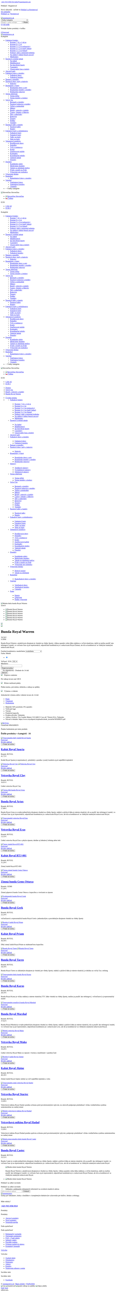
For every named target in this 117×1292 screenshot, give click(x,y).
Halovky (18, 451)
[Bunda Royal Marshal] (2, 626)
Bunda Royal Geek (12, 907)
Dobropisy (9, 1262)
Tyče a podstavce (21, 538)
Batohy (17, 515)
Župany (17, 503)
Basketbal (13, 575)
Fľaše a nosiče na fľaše (23, 562)
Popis (7, 699)
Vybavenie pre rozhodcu (23, 564)
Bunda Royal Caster (13, 1150)
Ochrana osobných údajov (14, 1244)
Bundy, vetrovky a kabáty (24, 495)
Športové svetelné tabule (19, 420)
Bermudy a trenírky (22, 486)
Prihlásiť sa (25, 10)
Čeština (10, 198)
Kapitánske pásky (21, 556)
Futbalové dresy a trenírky (19, 437)
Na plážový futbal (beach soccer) (26, 416)
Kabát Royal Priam (12, 933)
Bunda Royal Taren (12, 959)
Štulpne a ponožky (17, 445)
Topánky (18, 507)
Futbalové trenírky (21, 443)
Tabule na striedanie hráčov (24, 560)
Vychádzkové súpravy (23, 470)
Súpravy (13, 464)
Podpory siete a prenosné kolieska (27, 414)
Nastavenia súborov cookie (15, 1268)
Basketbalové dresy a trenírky (25, 579)
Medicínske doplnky (22, 558)
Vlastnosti (9, 701)
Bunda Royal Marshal (14, 1013)
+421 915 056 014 (7, 2)
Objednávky (9, 1260)
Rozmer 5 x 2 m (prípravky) (25, 408)
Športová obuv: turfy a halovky (21, 447)
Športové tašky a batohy (18, 509)
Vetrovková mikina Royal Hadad (20, 1122)
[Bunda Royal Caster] (2, 624)
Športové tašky (20, 513)
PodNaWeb (30, 1284)
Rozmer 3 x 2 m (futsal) (23, 412)
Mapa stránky (20, 1284)
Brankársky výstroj (17, 453)
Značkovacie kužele (22, 542)
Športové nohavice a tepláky (25, 488)
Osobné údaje (10, 1258)
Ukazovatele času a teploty (24, 433)
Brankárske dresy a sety (23, 457)
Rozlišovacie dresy (21, 534)
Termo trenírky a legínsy (23, 480)
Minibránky (19, 418)
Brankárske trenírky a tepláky (25, 460)
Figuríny (18, 550)
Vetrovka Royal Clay (13, 775)
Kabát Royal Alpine (12, 1068)
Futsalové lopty (20, 523)
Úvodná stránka (11, 398)
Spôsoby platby (11, 1240)
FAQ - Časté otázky (12, 1238)
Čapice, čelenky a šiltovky (24, 497)
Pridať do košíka (7, 668)
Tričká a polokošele (22, 490)
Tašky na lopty (20, 525)
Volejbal (13, 581)
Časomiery (18, 431)
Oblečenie (18, 597)
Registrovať (33, 10)
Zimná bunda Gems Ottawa (17, 881)
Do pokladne (5, 12)
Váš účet (4, 1250)
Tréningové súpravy (22, 472)
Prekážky (18, 536)
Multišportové (20, 427)
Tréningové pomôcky (17, 529)
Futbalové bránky (16, 400)
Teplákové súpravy (21, 468)
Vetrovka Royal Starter (14, 1094)
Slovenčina (19, 196)
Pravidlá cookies (11, 1242)
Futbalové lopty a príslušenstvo (21, 517)
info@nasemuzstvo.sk (22, 2)
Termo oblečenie (16, 474)
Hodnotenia (9, 703)
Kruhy (17, 540)
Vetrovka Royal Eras (13, 829)
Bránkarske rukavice (22, 462)
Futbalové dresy (20, 441)
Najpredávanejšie (11, 1222)
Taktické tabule (20, 548)
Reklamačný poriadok (13, 1234)
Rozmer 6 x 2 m (20, 406)
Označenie (5, 725)
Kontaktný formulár (12, 1246)
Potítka (17, 505)
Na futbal (18, 425)
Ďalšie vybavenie (21, 599)
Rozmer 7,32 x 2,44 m (23, 404)
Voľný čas (13, 482)
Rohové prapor (20, 571)
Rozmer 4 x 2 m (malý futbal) (25, 410)
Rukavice (18, 501)
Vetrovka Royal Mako (14, 1042)
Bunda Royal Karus (12, 985)
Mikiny (17, 492)
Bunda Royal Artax (12, 801)
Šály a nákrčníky (21, 499)
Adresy (8, 1264)
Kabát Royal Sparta (12, 749)
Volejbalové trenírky (22, 587)
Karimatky (18, 544)
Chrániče (18, 589)
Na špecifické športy (22, 429)
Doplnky (13, 552)
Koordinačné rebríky (22, 546)
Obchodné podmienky (13, 1236)
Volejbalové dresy (21, 585)
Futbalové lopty (20, 521)
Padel (12, 591)
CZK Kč (8, 206)
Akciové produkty (12, 1218)
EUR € (8, 208)
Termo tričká (19, 478)
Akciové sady (15, 435)
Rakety (17, 595)
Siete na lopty (19, 527)
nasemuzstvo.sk (8, 1284)
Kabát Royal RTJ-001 (14, 855)
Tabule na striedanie (22, 573)
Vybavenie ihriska (16, 567)
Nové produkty (10, 1220)
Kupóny (8, 1266)
